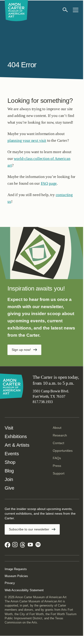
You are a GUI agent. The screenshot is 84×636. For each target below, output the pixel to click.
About (57, 427)
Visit (9, 427)
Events (12, 453)
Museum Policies (16, 576)
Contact (58, 443)
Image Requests (16, 569)
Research (60, 435)
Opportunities (63, 450)
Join (9, 479)
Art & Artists (17, 445)
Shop (10, 462)
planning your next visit (26, 140)
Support (58, 473)
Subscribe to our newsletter (29, 529)
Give (9, 488)
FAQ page (49, 183)
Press (57, 466)
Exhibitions (16, 436)
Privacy (10, 583)
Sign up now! (21, 350)
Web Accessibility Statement (24, 590)
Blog (9, 470)
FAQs (57, 458)
